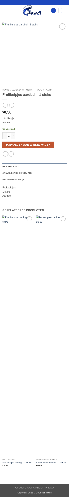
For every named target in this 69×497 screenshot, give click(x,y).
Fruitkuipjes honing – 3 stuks (16, 462)
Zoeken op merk (22, 90)
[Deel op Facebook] (5, 154)
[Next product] (5, 105)
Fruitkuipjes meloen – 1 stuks (51, 462)
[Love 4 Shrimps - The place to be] (32, 10)
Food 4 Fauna (44, 90)
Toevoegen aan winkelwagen (28, 144)
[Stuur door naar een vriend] (11, 154)
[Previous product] (11, 105)
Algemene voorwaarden (29, 488)
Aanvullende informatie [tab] (17, 173)
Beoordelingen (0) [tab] (13, 179)
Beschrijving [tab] (10, 166)
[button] (4, 10)
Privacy (49, 488)
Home (5, 90)
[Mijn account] (53, 10)
